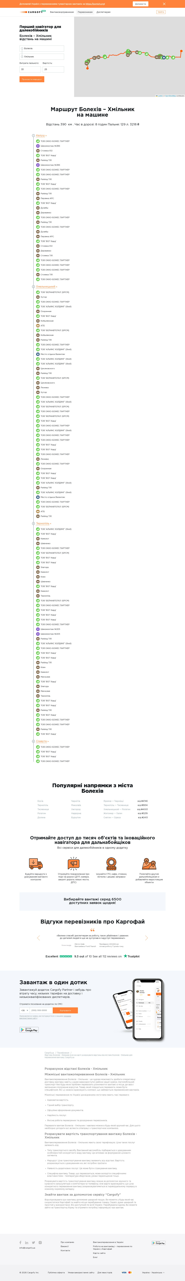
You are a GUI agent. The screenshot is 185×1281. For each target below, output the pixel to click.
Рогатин (42, 813)
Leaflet (159, 96)
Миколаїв (76, 805)
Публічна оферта (56, 1272)
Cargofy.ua (49, 1053)
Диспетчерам (103, 12)
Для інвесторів (105, 1272)
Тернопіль (43, 805)
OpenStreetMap (170, 96)
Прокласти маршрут (32, 79)
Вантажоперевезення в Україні (108, 1242)
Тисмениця (43, 809)
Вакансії (65, 1246)
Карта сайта (99, 1253)
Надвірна (76, 813)
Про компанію (67, 1242)
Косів (40, 801)
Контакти (65, 1250)
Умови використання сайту (81, 1272)
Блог (95, 1257)
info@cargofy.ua (27, 1248)
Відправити (65, 1010)
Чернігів (75, 801)
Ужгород (76, 809)
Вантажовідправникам (62, 12)
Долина (41, 817)
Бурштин (76, 817)
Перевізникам (85, 12)
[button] (87, 68)
